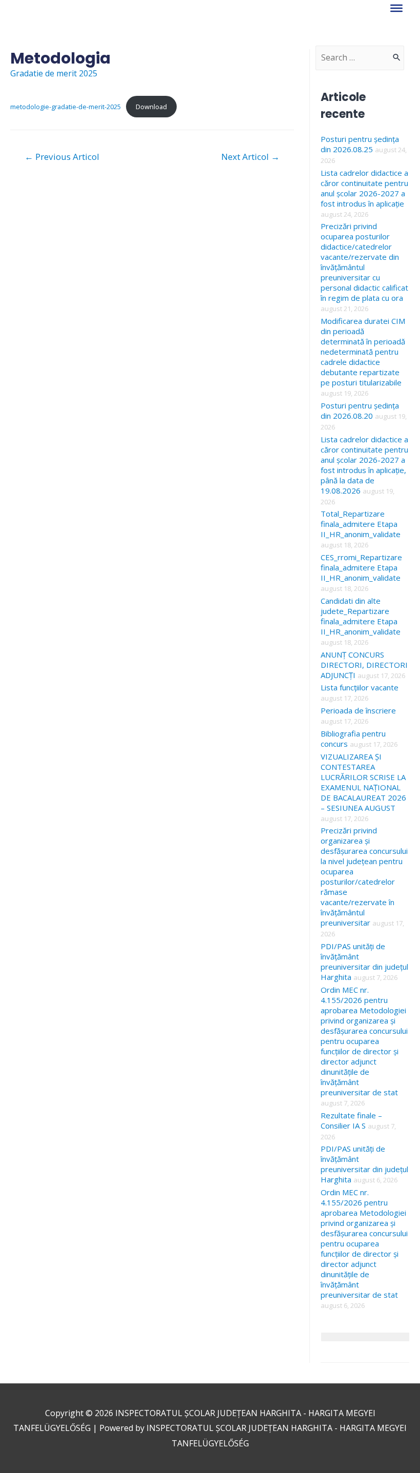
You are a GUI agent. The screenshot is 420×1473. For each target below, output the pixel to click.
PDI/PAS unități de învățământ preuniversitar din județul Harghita (364, 961)
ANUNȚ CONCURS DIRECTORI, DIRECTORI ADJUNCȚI (364, 664)
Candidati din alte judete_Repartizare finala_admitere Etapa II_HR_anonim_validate (361, 616)
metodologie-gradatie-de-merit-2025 (65, 106)
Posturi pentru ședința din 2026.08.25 (360, 144)
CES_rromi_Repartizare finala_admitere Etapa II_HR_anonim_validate (361, 567)
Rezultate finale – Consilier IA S (351, 1120)
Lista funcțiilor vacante (359, 687)
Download (151, 106)
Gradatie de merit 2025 (53, 73)
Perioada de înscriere (358, 710)
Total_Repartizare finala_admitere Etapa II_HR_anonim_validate (361, 523)
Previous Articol (62, 156)
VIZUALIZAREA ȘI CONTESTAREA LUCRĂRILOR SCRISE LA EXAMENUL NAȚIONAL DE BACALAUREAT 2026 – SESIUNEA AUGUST (363, 782)
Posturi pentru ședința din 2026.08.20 (360, 410)
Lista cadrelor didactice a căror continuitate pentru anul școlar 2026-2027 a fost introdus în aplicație (364, 188)
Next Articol (250, 156)
